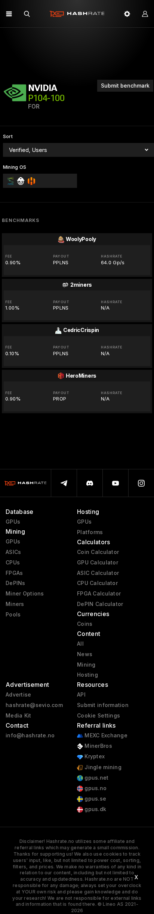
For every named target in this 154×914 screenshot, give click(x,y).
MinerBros (97, 746)
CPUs (13, 563)
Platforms (90, 532)
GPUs (13, 522)
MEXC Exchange (105, 735)
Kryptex (94, 756)
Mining (86, 665)
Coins (84, 624)
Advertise (18, 695)
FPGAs (14, 573)
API (81, 695)
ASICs (13, 552)
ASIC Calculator (98, 573)
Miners (15, 604)
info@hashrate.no (30, 735)
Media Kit (18, 716)
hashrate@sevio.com (34, 705)
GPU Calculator (97, 563)
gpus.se (94, 799)
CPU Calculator (97, 583)
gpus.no (95, 788)
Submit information (103, 705)
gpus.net (96, 778)
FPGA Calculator (99, 594)
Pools (13, 615)
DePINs (15, 583)
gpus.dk (94, 809)
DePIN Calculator (100, 604)
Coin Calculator (98, 552)
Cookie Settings (98, 716)
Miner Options (25, 594)
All (80, 644)
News (84, 654)
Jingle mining (102, 767)
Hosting (87, 675)
